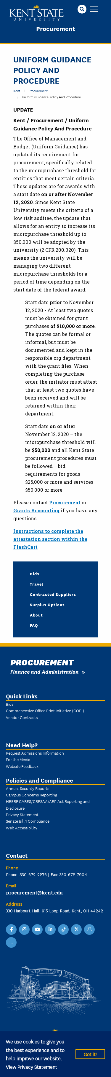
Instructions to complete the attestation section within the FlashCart (50, 539)
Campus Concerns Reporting (31, 794)
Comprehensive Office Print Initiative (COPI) (45, 710)
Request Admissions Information (35, 753)
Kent (16, 90)
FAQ (34, 625)
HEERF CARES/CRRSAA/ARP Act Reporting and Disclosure (48, 804)
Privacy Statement (22, 814)
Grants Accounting (36, 510)
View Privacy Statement (31, 1066)
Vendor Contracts (22, 717)
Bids (34, 573)
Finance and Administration (44, 671)
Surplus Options (47, 604)
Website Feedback (22, 766)
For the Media (18, 759)
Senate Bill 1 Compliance (27, 821)
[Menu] (94, 9)
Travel (36, 583)
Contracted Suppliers (53, 594)
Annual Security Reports (27, 788)
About (36, 614)
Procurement (55, 28)
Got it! (90, 1054)
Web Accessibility (21, 827)
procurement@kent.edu (34, 892)
